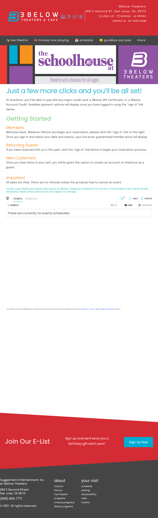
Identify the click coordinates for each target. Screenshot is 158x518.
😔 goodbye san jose (115, 40)
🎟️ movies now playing (51, 40)
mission (58, 486)
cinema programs (64, 502)
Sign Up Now (138, 442)
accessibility (88, 494)
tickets (85, 502)
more (141, 40)
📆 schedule (84, 40)
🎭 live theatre (17, 40)
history (58, 490)
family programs (63, 506)
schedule (86, 486)
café (84, 498)
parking (85, 490)
